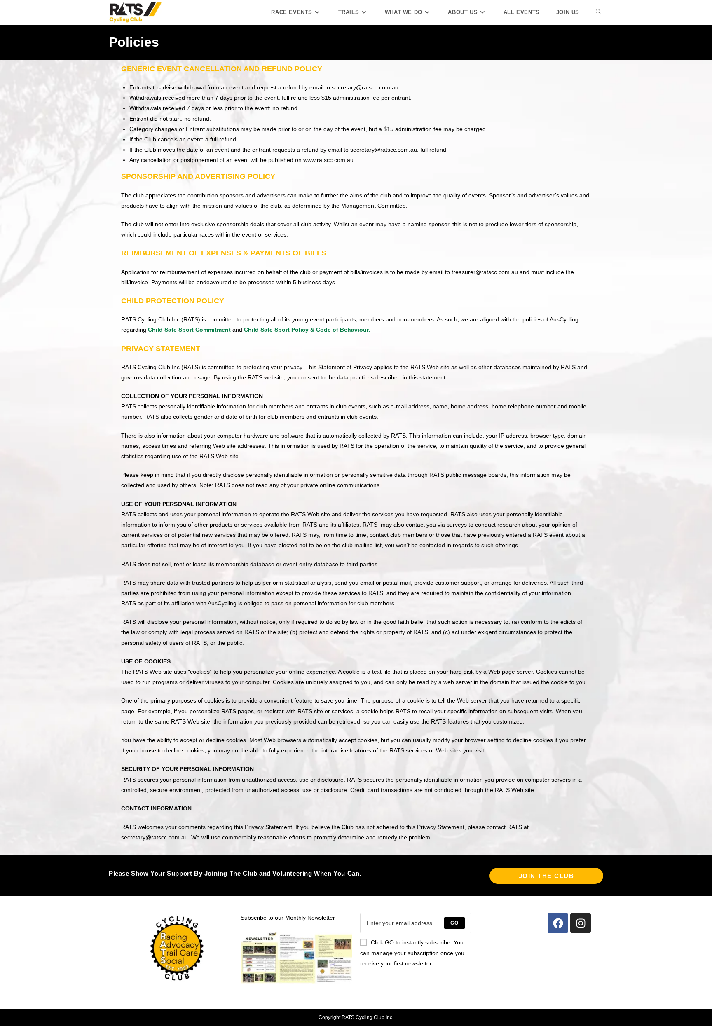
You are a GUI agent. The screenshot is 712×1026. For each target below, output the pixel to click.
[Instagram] (580, 923)
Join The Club (546, 875)
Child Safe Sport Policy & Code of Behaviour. (307, 329)
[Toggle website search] (598, 12)
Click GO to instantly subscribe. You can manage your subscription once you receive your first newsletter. (412, 952)
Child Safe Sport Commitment (189, 329)
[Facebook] (558, 923)
